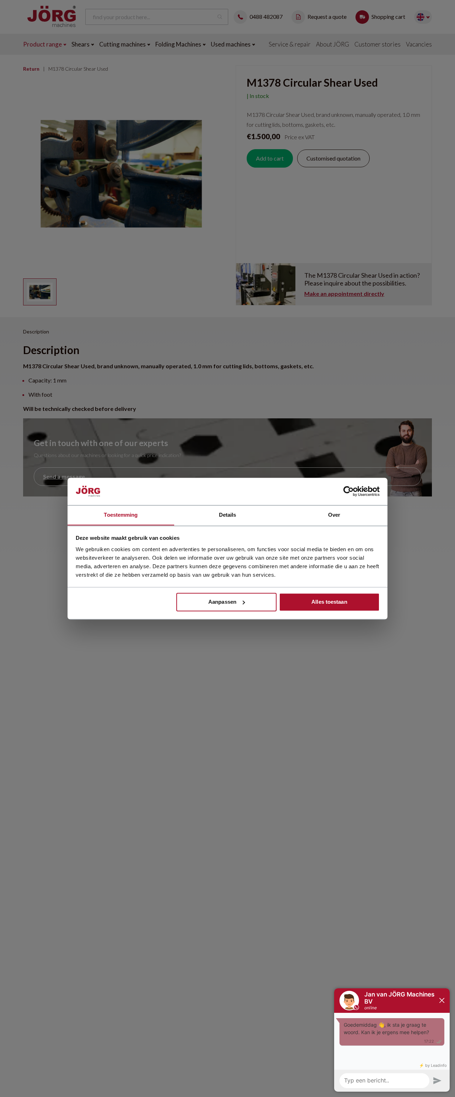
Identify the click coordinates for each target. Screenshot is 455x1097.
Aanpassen (222, 602)
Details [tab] (227, 515)
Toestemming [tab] (121, 515)
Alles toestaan (329, 602)
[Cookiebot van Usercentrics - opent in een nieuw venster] (348, 491)
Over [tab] (334, 515)
